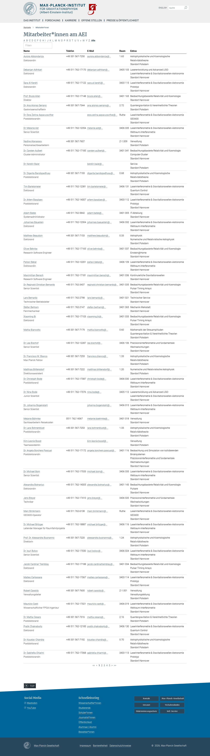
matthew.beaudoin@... (98, 235)
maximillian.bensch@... (99, 275)
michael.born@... (95, 471)
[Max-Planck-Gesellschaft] (29, 745)
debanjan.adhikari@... (98, 69)
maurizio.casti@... (96, 603)
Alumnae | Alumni (87, 727)
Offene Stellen (91, 20)
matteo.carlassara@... (98, 577)
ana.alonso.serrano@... (99, 105)
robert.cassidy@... (96, 590)
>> (115, 665)
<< (94, 665)
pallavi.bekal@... (95, 262)
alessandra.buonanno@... (100, 537)
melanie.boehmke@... (98, 418)
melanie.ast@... (95, 128)
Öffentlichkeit (85, 722)
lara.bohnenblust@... (97, 428)
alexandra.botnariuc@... (99, 484)
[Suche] (186, 8)
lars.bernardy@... (95, 297)
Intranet (146, 705)
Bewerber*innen (86, 732)
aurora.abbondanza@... (99, 56)
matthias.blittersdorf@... (99, 369)
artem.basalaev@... (97, 199)
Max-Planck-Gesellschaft (173, 698)
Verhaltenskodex (172, 705)
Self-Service (172, 711)
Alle (93, 40)
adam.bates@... (95, 213)
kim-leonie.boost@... (97, 441)
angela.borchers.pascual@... (101, 450)
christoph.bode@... (96, 378)
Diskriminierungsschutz (146, 711)
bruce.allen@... (94, 96)
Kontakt (146, 698)
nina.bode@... (94, 392)
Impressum (85, 745)
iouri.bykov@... (94, 551)
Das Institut (32, 20)
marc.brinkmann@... (97, 511)
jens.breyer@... (94, 498)
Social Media (32, 698)
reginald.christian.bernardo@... (102, 284)
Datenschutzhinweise (120, 745)
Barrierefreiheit (100, 745)
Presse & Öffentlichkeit (123, 20)
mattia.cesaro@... (96, 617)
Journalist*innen (87, 717)
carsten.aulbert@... (96, 150)
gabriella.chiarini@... (97, 652)
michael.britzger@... (97, 524)
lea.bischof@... (94, 343)
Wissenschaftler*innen (90, 703)
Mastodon (32, 703)
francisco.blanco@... (97, 356)
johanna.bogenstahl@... (99, 405)
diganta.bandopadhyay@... (101, 173)
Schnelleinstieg (89, 698)
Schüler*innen (86, 712)
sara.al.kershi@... (96, 83)
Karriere (71, 20)
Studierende (84, 708)
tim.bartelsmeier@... (97, 186)
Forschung (52, 20)
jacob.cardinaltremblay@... (100, 564)
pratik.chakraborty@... (98, 626)
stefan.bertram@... (96, 307)
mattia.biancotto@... (97, 329)
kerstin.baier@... (95, 164)
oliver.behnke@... (95, 248)
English (163, 8)
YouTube (31, 708)
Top (32, 686)
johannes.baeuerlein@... (99, 222)
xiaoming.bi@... (95, 316)
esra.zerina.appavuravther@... (102, 115)
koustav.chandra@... (97, 639)
